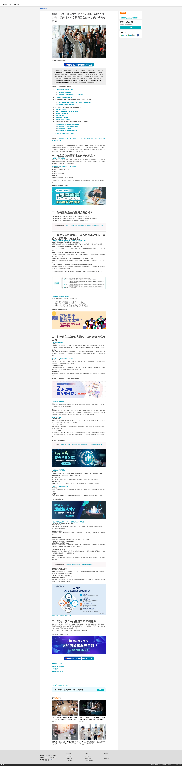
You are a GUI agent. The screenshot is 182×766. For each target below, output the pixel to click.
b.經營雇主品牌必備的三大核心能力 (66, 104)
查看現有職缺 (69, 756)
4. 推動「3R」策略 (59, 115)
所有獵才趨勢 (43, 9)
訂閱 (131, 27)
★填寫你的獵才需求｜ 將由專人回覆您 (61, 615)
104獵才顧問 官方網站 (57, 663)
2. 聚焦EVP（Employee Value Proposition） (66, 111)
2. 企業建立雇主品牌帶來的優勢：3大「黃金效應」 (70, 94)
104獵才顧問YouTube (57, 671)
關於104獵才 (106, 756)
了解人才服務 (69, 758)
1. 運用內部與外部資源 (60, 109)
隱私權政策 (3, 764)
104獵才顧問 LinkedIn (57, 669)
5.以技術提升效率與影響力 (61, 117)
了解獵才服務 (88, 756)
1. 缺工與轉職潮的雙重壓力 (64, 92)
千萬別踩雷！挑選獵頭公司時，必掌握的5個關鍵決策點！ (79, 564)
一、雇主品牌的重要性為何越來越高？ (64, 89)
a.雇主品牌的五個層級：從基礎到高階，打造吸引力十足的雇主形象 (74, 102)
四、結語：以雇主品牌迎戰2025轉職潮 (64, 134)
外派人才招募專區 (89, 760)
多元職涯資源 (69, 760)
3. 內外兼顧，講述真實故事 (61, 113)
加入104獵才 (106, 758)
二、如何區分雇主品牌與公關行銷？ (64, 97)
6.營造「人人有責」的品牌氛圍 (62, 119)
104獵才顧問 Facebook (58, 666)
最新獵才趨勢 (88, 758)
